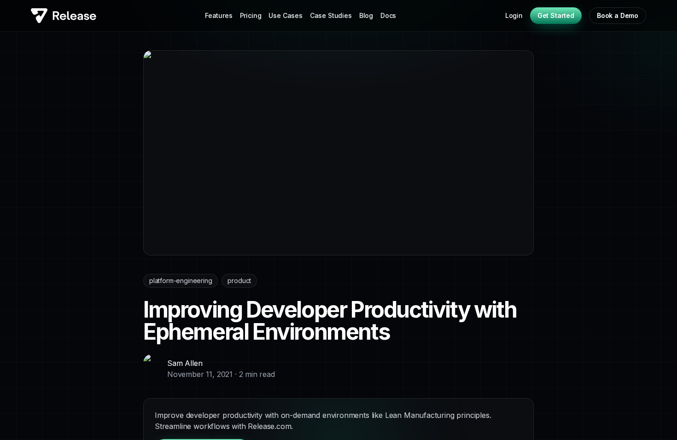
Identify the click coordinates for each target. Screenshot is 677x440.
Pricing (251, 15)
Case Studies (331, 15)
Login (514, 15)
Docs (388, 15)
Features (219, 15)
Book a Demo (617, 15)
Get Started (555, 15)
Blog (366, 15)
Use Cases (285, 15)
